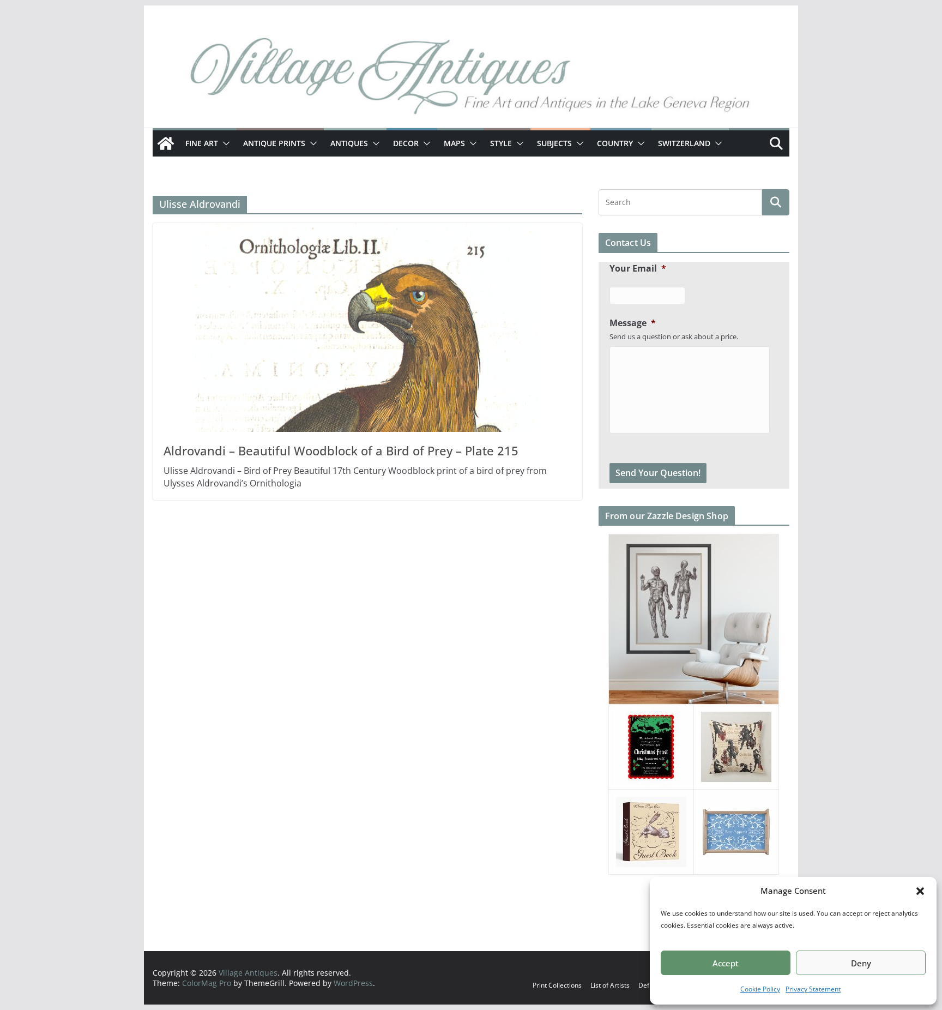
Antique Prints (274, 143)
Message (632, 323)
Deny (861, 963)
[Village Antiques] (471, 79)
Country (615, 143)
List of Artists (610, 985)
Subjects (554, 143)
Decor (406, 143)
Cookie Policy (760, 989)
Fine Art (201, 143)
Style (501, 143)
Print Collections (557, 985)
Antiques (349, 143)
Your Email (637, 268)
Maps (454, 143)
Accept (725, 963)
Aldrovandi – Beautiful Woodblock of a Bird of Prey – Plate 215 (341, 450)
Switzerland (684, 143)
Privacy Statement (813, 989)
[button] (920, 891)
